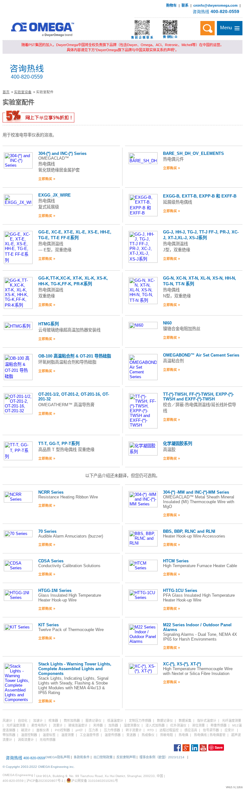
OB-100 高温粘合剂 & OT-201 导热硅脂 (74, 356)
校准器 (53, 720)
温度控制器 (29, 735)
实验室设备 (23, 92)
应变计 (229, 730)
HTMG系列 (48, 324)
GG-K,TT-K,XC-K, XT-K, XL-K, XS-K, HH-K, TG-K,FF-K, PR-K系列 (73, 281)
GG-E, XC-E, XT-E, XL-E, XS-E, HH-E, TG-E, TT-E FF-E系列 (74, 235)
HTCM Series (176, 561)
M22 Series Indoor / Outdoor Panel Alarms (197, 627)
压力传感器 (112, 730)
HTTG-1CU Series (180, 590)
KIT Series (48, 624)
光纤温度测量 (231, 720)
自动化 (22, 720)
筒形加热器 (72, 720)
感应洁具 (190, 730)
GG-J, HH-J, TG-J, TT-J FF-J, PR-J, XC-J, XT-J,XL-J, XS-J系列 (201, 235)
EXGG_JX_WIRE (54, 195)
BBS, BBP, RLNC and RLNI (189, 531)
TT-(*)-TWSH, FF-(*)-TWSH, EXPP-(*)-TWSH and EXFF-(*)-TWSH (198, 396)
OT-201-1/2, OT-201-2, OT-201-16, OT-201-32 (73, 396)
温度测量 (67, 735)
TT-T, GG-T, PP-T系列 (58, 443)
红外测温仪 (178, 725)
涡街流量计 (26, 739)
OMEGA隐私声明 (57, 757)
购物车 (171, 5)
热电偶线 (200, 735)
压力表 (93, 730)
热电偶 (183, 735)
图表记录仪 (93, 720)
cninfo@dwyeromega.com (215, 5)
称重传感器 (218, 725)
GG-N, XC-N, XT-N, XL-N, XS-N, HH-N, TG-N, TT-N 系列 (199, 281)
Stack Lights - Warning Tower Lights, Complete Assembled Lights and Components (74, 669)
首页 (6, 92)
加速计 (38, 720)
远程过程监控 (169, 730)
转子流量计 (134, 730)
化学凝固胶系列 (177, 443)
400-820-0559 (225, 11)
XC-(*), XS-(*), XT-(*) (182, 664)
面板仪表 (42, 730)
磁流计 (26, 730)
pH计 (79, 730)
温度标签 (49, 735)
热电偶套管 (218, 735)
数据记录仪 (165, 720)
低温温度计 (115, 720)
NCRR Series (50, 492)
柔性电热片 (39, 725)
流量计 (58, 725)
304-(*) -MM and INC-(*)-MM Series (196, 492)
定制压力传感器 (140, 720)
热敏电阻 (166, 735)
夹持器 (98, 725)
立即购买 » (46, 179)
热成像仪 (148, 735)
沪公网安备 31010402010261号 (94, 780)
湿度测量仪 (132, 725)
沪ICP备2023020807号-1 (44, 780)
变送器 (131, 735)
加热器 (113, 725)
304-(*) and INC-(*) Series (62, 153)
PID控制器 (62, 730)
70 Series (47, 531)
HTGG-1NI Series (54, 590)
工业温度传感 (89, 735)
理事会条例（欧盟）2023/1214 (161, 757)
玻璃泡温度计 (77, 725)
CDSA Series (50, 561)
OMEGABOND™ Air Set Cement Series (201, 355)
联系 (185, 5)
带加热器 (9, 735)
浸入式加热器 (155, 725)
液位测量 (198, 725)
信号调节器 (211, 730)
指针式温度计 (206, 720)
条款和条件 (82, 757)
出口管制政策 (103, 757)
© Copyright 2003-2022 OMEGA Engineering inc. (39, 766)
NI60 (167, 323)
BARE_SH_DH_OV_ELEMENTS (193, 153)
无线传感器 (48, 739)
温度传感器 (113, 735)
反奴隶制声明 (126, 757)
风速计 (7, 720)
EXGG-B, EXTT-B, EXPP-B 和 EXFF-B (199, 196)
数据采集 (185, 720)
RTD (150, 730)
